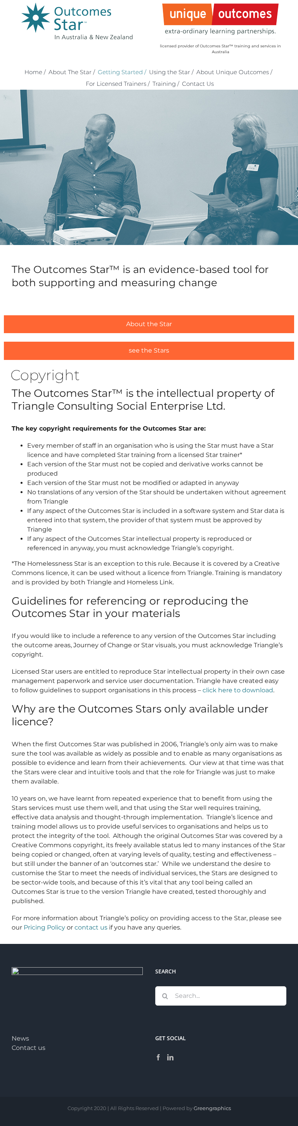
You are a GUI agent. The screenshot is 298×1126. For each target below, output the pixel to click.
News (20, 1038)
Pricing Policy (44, 927)
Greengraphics (212, 1108)
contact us (90, 927)
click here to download (238, 690)
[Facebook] (158, 1057)
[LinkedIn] (170, 1057)
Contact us (28, 1047)
